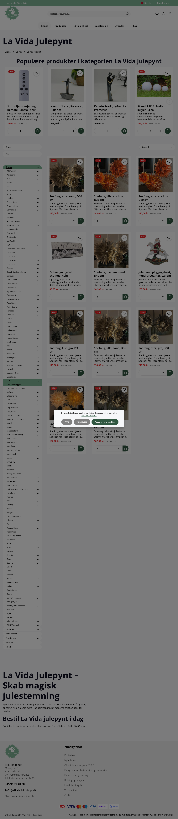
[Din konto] (163, 14)
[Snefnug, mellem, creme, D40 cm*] (67, 403)
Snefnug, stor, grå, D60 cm (154, 349)
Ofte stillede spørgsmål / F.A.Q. (79, 765)
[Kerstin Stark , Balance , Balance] (67, 85)
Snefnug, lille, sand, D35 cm (110, 349)
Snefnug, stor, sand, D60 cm (66, 198)
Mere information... (89, 415)
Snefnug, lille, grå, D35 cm (64, 349)
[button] (38, 167)
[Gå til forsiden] (12, 13)
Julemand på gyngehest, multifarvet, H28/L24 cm (155, 273)
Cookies (68, 795)
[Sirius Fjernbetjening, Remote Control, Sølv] (24, 85)
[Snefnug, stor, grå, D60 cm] (156, 327)
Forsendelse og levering (76, 775)
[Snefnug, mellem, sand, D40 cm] (111, 251)
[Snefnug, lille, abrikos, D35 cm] (111, 175)
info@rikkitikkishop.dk (20, 790)
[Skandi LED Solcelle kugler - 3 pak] (154, 85)
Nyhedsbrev (70, 760)
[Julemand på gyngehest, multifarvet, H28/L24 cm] (156, 251)
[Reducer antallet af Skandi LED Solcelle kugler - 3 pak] (140, 131)
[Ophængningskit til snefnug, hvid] (67, 251)
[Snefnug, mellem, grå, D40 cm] (111, 403)
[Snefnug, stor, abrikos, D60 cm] (156, 175)
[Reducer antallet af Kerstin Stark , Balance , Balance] (54, 131)
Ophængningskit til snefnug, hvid (62, 273)
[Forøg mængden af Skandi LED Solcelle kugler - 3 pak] (160, 131)
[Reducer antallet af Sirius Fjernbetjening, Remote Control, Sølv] (10, 131)
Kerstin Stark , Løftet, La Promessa (110, 108)
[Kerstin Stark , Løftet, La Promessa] (110, 85)
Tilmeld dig (22, 3)
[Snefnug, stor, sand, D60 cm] (67, 175)
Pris (7, 154)
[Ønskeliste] (157, 14)
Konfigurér (82, 422)
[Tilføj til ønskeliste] (36, 73)
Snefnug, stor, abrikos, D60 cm (154, 198)
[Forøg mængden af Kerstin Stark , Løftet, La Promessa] (117, 131)
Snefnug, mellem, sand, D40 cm (109, 273)
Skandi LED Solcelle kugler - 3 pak (150, 108)
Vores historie (71, 790)
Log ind (9, 3)
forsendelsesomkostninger (106, 814)
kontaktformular (27, 796)
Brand (8, 147)
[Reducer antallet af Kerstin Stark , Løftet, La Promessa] (97, 131)
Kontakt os (69, 755)
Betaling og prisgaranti (75, 780)
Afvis (67, 422)
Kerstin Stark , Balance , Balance (67, 108)
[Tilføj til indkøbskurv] (38, 131)
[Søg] (127, 14)
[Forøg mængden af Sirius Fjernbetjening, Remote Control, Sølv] (30, 131)
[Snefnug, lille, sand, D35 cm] (111, 327)
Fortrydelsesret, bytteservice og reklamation (85, 770)
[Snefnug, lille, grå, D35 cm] (67, 327)
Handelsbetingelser (74, 785)
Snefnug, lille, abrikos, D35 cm (109, 198)
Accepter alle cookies (105, 422)
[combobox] (85, 14)
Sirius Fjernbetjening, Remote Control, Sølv (21, 108)
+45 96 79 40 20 (15, 784)
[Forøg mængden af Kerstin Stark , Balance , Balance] (73, 131)
